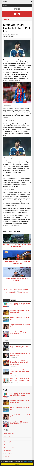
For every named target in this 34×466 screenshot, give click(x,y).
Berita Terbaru (7, 34)
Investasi (7, 442)
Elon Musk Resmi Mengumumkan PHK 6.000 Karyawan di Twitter (20, 354)
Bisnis (7, 436)
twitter (15, 9)
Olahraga (7, 450)
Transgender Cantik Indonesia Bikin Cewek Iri (19, 325)
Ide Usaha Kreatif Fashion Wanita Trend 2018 (17, 293)
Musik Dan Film (9, 447)
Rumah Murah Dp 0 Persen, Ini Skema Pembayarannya (17, 289)
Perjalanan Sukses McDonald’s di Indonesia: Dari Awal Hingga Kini (17, 262)
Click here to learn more (27, 461)
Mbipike (17, 14)
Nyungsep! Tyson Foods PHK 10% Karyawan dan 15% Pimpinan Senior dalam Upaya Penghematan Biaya (19, 362)
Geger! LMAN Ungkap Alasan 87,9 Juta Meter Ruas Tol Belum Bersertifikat (17, 245)
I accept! (17, 464)
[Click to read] (17, 238)
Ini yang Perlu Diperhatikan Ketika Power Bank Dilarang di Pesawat (19, 347)
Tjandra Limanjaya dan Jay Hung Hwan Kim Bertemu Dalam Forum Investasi (19, 304)
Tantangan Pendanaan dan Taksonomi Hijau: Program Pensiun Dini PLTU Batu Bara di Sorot (19, 371)
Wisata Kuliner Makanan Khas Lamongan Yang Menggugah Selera (19, 311)
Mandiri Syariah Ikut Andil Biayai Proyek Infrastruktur (17, 279)
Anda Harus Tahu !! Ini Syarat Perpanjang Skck (19, 318)
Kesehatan (7, 444)
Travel (6, 456)
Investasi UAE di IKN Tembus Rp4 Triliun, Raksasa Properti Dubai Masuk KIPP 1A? (19, 379)
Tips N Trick (8, 453)
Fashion (7, 439)
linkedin (18, 9)
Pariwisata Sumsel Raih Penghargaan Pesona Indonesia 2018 (18, 332)
